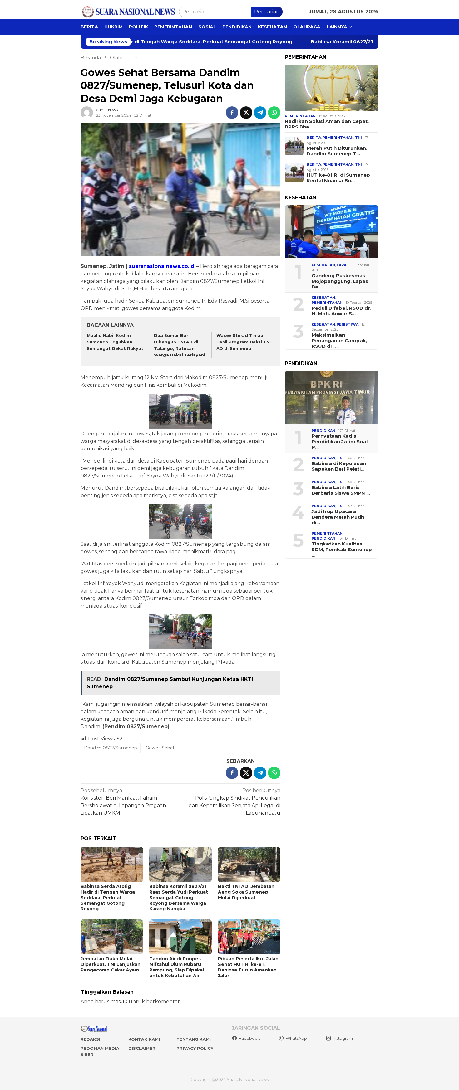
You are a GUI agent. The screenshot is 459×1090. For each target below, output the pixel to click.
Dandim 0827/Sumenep (110, 748)
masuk (119, 1002)
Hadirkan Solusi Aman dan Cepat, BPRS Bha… (327, 124)
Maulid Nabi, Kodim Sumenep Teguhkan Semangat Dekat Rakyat (115, 342)
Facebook (249, 1038)
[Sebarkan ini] (232, 112)
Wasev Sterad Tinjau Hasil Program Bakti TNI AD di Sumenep (243, 342)
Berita (314, 137)
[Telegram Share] (260, 112)
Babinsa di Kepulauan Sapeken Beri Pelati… (339, 466)
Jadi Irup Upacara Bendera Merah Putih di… (338, 517)
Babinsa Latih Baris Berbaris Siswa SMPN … (341, 490)
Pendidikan (323, 431)
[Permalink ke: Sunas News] (87, 112)
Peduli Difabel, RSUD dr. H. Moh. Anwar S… (341, 311)
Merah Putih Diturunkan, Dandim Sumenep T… (337, 151)
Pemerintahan (300, 116)
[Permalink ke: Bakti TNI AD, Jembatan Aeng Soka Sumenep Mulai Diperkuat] (249, 864)
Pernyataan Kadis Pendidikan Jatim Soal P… (340, 441)
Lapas (343, 265)
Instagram (343, 1038)
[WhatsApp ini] (274, 112)
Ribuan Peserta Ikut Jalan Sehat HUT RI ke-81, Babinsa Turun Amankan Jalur (248, 967)
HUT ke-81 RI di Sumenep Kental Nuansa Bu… (338, 177)
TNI (358, 137)
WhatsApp (296, 1038)
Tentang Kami (193, 1039)
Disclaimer (141, 1048)
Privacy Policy (194, 1048)
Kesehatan (323, 265)
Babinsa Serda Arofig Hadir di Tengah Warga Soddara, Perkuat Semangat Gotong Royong (108, 898)
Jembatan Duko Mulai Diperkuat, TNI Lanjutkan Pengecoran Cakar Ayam (111, 964)
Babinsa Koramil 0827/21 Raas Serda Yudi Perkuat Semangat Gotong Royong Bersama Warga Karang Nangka (178, 898)
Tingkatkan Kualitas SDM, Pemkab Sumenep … (342, 549)
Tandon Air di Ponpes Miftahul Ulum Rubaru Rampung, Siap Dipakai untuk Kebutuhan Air (176, 967)
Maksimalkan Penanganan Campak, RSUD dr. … (339, 340)
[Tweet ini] (246, 112)
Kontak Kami (144, 1039)
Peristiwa (347, 324)
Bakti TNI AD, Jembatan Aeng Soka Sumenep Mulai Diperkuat (246, 892)
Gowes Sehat (160, 748)
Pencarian (266, 12)
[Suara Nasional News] (130, 11)
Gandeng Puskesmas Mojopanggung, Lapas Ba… (340, 281)
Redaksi (90, 1039)
